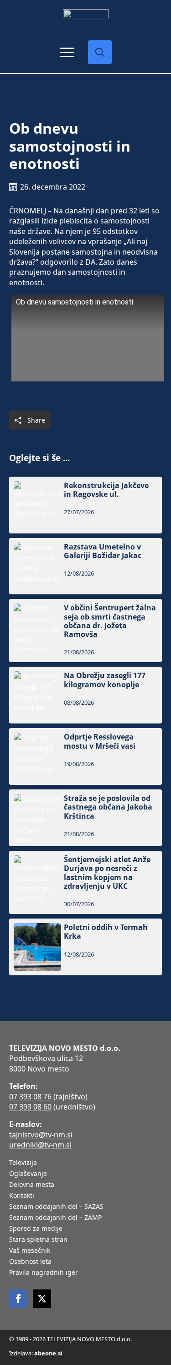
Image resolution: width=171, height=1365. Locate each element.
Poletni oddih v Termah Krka (106, 932)
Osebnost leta (30, 1262)
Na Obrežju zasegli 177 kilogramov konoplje (104, 680)
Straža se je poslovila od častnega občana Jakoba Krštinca (108, 807)
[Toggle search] (100, 52)
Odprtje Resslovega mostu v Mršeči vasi (99, 741)
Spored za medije (35, 1229)
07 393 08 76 (30, 1097)
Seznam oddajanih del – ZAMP (55, 1218)
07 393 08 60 (30, 1107)
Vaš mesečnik (29, 1251)
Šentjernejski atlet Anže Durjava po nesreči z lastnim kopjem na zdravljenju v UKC (107, 873)
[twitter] (42, 1298)
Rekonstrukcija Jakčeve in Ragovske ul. (106, 490)
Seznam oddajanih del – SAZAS (56, 1207)
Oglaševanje (28, 1174)
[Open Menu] (67, 52)
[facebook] (18, 1298)
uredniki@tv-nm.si (40, 1145)
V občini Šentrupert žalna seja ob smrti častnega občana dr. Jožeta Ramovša (110, 621)
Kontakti (21, 1196)
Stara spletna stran (38, 1240)
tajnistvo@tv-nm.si (41, 1135)
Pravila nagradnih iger (43, 1273)
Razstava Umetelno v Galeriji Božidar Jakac (102, 551)
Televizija (23, 1163)
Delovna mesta (31, 1185)
